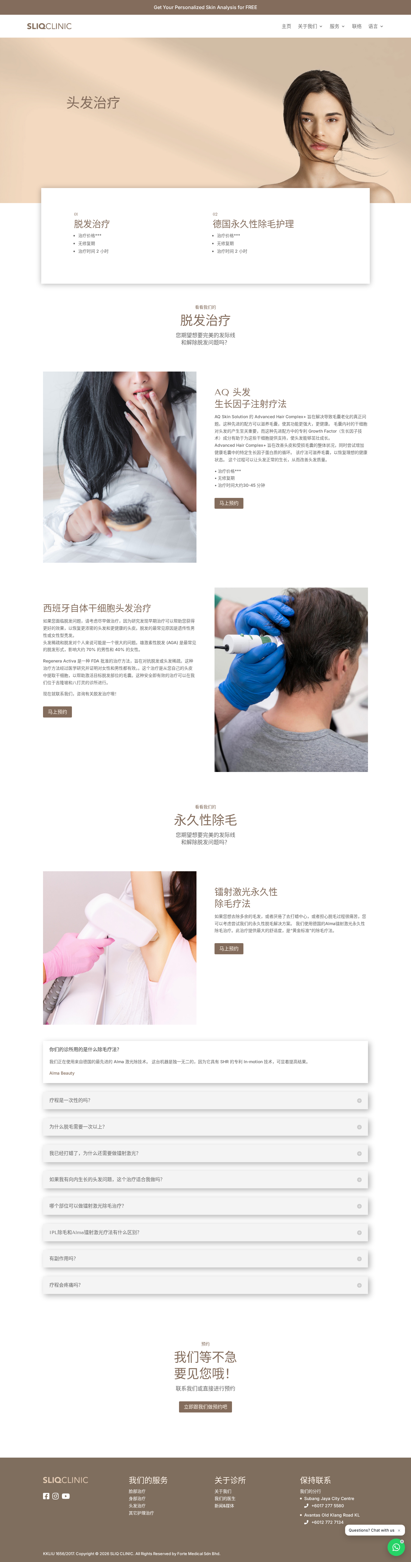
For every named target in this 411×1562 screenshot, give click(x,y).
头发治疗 (137, 1505)
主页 (286, 26)
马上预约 (229, 503)
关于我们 (307, 26)
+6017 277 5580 (327, 1505)
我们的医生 (225, 1498)
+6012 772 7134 (327, 1522)
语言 (373, 26)
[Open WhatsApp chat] (396, 1547)
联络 (357, 26)
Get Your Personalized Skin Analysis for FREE (205, 7)
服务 (334, 26)
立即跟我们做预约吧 (205, 1406)
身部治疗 (137, 1498)
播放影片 (265, 503)
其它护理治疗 (141, 1512)
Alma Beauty (62, 1073)
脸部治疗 (137, 1491)
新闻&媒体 (224, 1505)
